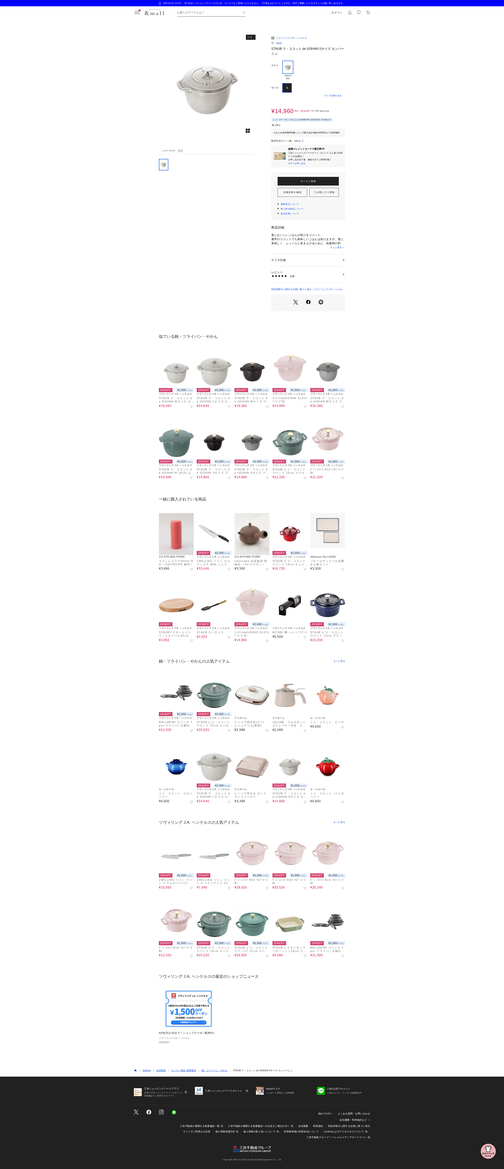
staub (279, 43)
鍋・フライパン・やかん (215, 1070)
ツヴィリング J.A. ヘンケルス (291, 38)
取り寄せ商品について (292, 209)
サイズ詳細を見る (333, 95)
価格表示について (290, 204)
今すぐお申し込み (297, 163)
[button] (207, 90)
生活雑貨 (161, 1070)
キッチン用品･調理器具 (183, 1070)
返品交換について (290, 213)
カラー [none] (274, 65)
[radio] (287, 70)
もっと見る (336, 247)
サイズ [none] (274, 87)
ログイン (337, 12)
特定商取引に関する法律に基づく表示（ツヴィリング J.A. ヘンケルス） (307, 289)
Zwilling (147, 1070)
